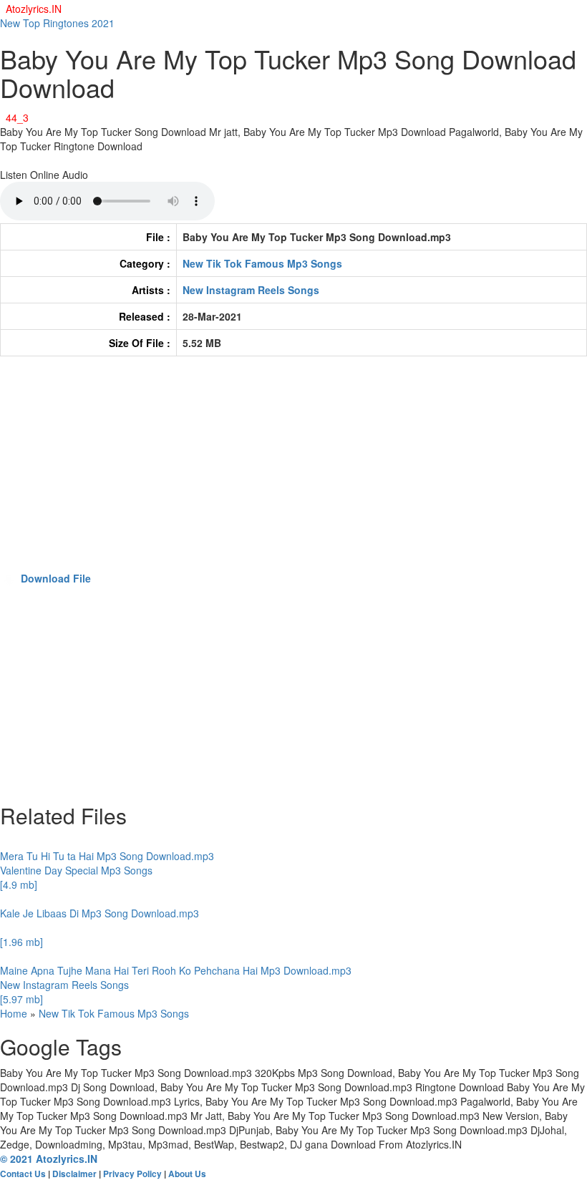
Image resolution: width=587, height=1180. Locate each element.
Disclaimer (74, 1174)
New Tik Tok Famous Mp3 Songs (262, 263)
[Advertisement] (293, 471)
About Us (187, 1174)
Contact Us (23, 1174)
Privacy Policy (132, 1174)
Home (13, 1013)
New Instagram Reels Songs (251, 290)
